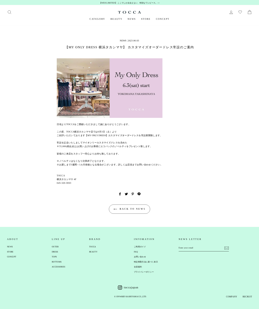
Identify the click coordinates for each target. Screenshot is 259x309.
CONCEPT (162, 19)
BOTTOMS (56, 262)
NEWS (132, 19)
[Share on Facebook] (120, 194)
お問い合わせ (140, 257)
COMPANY (231, 296)
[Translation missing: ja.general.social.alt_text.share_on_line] (139, 194)
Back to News (132, 209)
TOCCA (92, 247)
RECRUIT (247, 296)
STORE (146, 19)
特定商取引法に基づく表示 (146, 262)
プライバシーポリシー (144, 272)
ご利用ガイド (140, 247)
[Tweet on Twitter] (126, 194)
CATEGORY (97, 19)
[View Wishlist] (240, 12)
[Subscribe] (226, 248)
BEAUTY (116, 19)
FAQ (136, 252)
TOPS (54, 257)
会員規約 (138, 267)
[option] (129, 3)
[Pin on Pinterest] (132, 194)
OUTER (55, 247)
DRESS (55, 252)
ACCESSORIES (58, 267)
